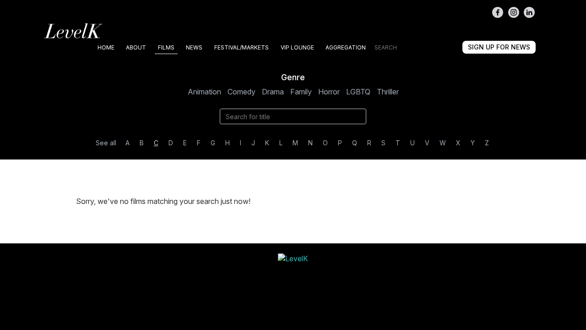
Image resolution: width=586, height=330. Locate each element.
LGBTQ (358, 91)
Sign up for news (499, 47)
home (106, 47)
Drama (273, 91)
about (136, 47)
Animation (204, 91)
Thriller (388, 91)
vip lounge (297, 47)
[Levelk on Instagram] (513, 12)
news (194, 47)
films (166, 47)
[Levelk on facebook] (497, 12)
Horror (329, 91)
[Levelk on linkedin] (529, 12)
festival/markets (241, 47)
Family (301, 91)
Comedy (241, 91)
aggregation (346, 47)
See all (106, 143)
